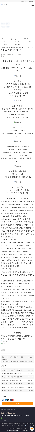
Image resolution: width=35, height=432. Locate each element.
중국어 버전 (24, 1)
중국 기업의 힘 (18, 425)
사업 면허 (22, 430)
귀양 (23, 425)
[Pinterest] (13, 400)
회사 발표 (17, 42)
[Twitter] (8, 400)
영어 (28, 1)
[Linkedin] (6, 400)
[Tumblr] (11, 400)
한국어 (31, 1)
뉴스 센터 (5, 23)
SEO (27, 430)
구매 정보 (17, 45)
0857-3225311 (8, 412)
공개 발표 (6, 45)
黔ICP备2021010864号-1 (13, 430)
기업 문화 (28, 42)
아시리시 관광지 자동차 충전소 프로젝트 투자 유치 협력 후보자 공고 (13, 388)
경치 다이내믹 (18, 39)
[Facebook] (3, 400)
